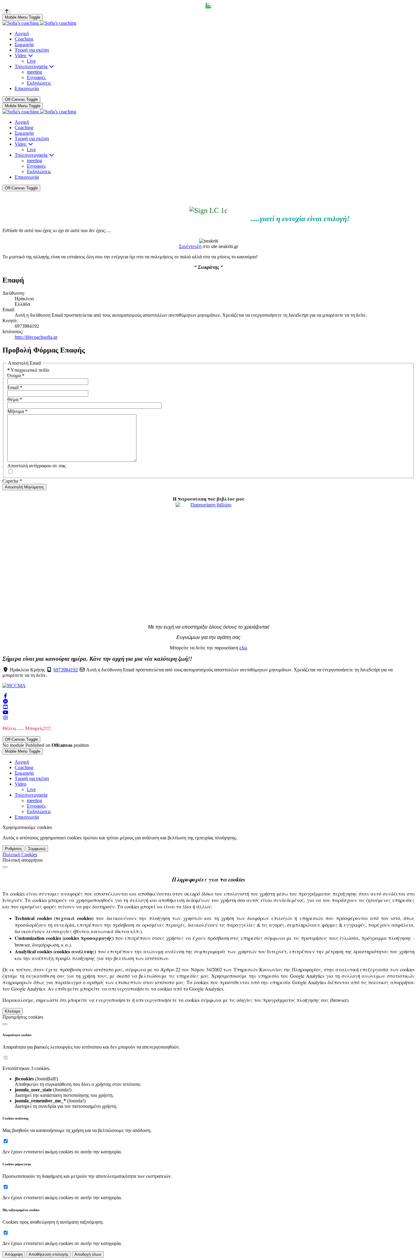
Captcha (12, 481)
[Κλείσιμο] (4, 867)
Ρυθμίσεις (13, 848)
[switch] (6, 1058)
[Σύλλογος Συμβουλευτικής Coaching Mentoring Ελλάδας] (14, 685)
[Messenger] (5, 701)
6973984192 (65, 669)
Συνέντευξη (190, 246)
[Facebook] (5, 696)
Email (14, 387)
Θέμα (14, 399)
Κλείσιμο (12, 1011)
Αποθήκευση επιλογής (48, 1254)
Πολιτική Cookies (19, 854)
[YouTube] (5, 707)
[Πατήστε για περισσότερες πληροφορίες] (208, 560)
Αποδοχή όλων (87, 1254)
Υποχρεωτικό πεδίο (28, 370)
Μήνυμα (17, 411)
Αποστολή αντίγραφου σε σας (36, 465)
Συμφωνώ (36, 848)
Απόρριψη (14, 1254)
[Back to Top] (6, 11)
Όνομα (15, 375)
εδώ (243, 647)
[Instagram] (5, 718)
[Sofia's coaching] (39, 23)
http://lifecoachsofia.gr (36, 337)
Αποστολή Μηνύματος (24, 487)
